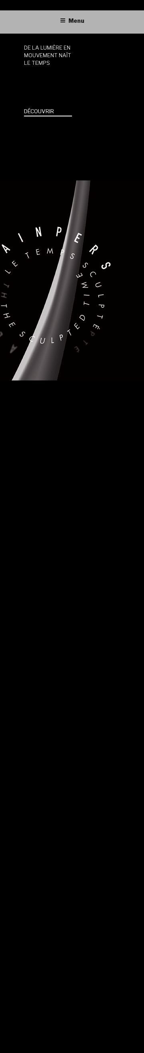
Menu (76, 20)
